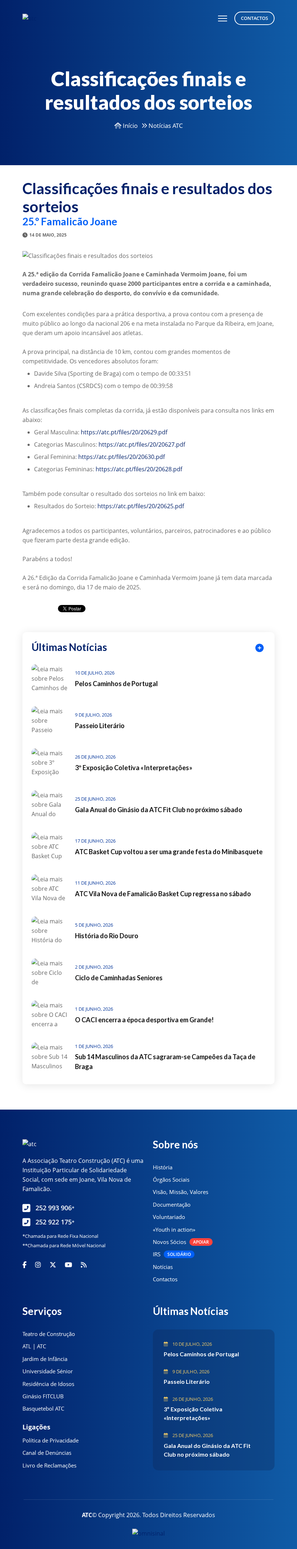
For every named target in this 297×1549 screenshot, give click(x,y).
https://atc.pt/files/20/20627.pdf (142, 444)
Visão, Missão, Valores (180, 1191)
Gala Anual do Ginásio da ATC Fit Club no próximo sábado (158, 810)
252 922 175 (55, 1222)
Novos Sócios (181, 1241)
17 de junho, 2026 (95, 841)
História (162, 1167)
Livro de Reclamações (49, 1465)
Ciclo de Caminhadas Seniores (119, 978)
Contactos (254, 18)
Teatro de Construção (48, 1333)
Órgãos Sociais (171, 1179)
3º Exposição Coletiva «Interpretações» (133, 768)
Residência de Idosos (48, 1383)
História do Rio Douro (106, 936)
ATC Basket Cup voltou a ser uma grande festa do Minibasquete (169, 852)
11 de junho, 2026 (95, 883)
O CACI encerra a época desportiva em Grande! (144, 1020)
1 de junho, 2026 (94, 1009)
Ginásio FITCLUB (43, 1396)
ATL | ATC (34, 1346)
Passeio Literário (100, 726)
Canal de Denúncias (46, 1452)
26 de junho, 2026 (95, 756)
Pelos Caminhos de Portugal (116, 684)
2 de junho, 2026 (94, 967)
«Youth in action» (174, 1229)
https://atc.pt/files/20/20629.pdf (124, 432)
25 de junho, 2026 (95, 799)
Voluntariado (169, 1216)
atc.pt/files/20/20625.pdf (151, 506)
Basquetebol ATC (43, 1408)
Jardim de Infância (44, 1358)
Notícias (163, 1266)
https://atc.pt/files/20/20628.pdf (139, 469)
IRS (172, 1254)
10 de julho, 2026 (94, 672)
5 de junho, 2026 (94, 925)
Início (129, 125)
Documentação (172, 1204)
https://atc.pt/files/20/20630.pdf (121, 457)
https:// (107, 506)
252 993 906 (55, 1207)
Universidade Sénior (47, 1371)
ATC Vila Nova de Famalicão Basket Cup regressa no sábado (163, 894)
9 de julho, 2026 (93, 714)
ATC (87, 1515)
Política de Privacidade (50, 1440)
